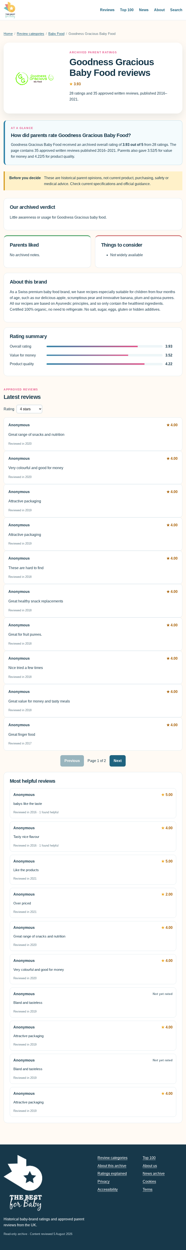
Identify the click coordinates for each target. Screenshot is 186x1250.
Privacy (104, 1181)
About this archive (112, 1166)
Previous (72, 761)
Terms (147, 1189)
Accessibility (108, 1189)
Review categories (30, 34)
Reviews (107, 10)
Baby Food (56, 34)
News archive (154, 1173)
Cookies (149, 1181)
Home (8, 34)
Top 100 (127, 10)
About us (150, 1166)
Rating (9, 409)
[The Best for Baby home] (9, 10)
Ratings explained (112, 1173)
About (159, 10)
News (144, 10)
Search (176, 10)
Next (118, 761)
